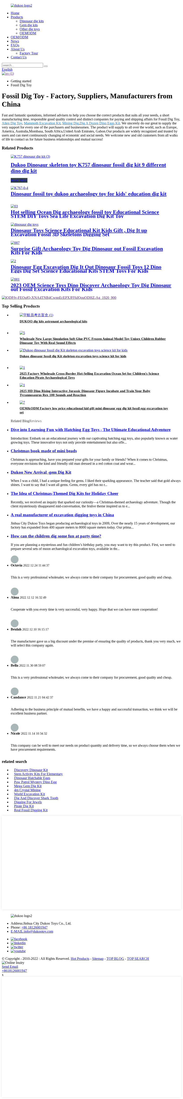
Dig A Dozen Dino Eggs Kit (100, 123)
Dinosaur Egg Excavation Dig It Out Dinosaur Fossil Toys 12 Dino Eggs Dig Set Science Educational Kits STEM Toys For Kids (86, 269)
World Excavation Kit (29, 794)
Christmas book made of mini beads (44, 450)
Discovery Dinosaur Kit (31, 770)
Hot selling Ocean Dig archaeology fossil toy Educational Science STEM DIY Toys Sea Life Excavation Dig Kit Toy (85, 214)
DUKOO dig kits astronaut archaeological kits (53, 321)
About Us (18, 49)
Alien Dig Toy (12, 123)
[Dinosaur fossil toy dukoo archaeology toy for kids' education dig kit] (19, 188)
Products (17, 17)
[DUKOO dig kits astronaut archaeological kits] (36, 315)
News (15, 41)
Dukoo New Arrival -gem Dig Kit (41, 472)
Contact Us (19, 57)
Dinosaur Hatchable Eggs (32, 778)
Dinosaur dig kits (32, 21)
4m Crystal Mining (27, 790)
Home (15, 13)
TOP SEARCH (138, 959)
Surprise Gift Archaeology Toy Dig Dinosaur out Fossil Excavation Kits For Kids (87, 251)
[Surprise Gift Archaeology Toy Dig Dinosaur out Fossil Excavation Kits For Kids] (15, 243)
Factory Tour (29, 53)
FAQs (15, 45)
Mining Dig (70, 123)
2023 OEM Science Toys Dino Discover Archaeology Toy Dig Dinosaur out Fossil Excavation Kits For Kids (91, 287)
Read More (19, 180)
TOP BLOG (115, 959)
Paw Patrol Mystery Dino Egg (35, 782)
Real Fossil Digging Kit (31, 810)
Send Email (10, 967)
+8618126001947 (14, 971)
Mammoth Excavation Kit (42, 123)
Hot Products (80, 959)
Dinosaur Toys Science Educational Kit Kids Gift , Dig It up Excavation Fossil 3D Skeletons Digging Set (79, 232)
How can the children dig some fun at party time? (56, 536)
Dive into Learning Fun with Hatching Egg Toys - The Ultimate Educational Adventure (91, 429)
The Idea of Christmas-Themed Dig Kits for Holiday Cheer (64, 493)
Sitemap (98, 959)
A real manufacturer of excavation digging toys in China (62, 514)
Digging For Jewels (28, 802)
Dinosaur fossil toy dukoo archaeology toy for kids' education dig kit (88, 194)
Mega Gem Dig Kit (28, 786)
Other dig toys (30, 29)
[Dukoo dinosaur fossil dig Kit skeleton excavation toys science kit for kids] (73, 350)
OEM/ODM (19, 37)
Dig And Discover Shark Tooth (36, 798)
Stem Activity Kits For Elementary (38, 774)
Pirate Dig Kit (24, 806)
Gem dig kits (29, 25)
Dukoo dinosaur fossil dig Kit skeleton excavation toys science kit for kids (73, 356)
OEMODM (28, 33)
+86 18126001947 (34, 927)
